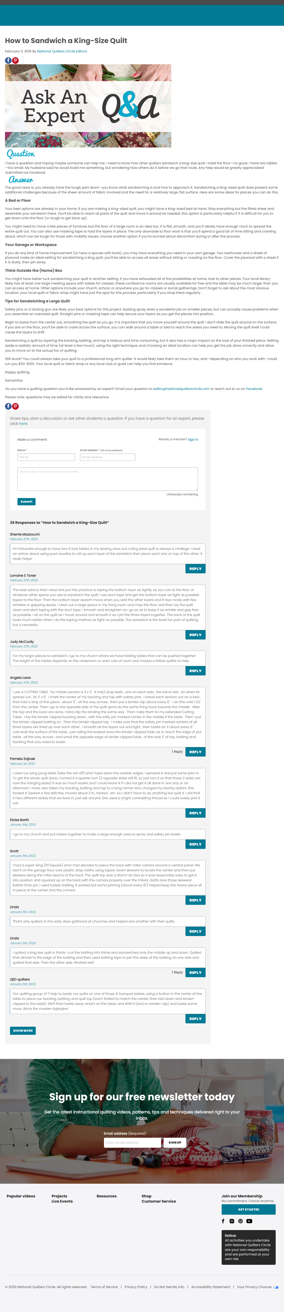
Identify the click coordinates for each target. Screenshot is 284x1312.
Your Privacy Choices (254, 1287)
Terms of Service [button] (104, 1287)
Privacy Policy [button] (136, 1287)
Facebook (254, 388)
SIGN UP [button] (175, 1142)
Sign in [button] (193, 439)
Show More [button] (23, 1031)
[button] (8, 60)
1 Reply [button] (177, 751)
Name (22, 450)
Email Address (101, 450)
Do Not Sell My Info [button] (169, 1287)
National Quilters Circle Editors (62, 51)
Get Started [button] (248, 1209)
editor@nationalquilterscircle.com (181, 388)
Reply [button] (195, 568)
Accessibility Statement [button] (210, 1287)
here (23, 423)
